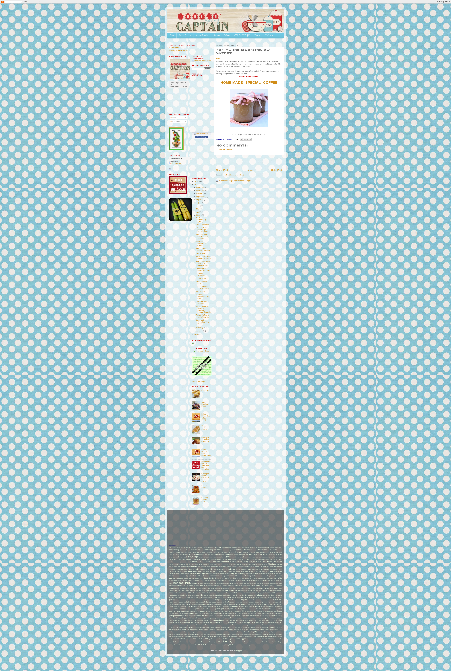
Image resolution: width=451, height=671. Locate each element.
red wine (230, 620)
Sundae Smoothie (202, 225)
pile (275, 611)
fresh (192, 586)
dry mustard (241, 576)
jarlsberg (229, 595)
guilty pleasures (267, 590)
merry (266, 602)
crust (187, 573)
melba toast (239, 602)
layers (204, 597)
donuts (212, 576)
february (224, 580)
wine (181, 645)
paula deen (237, 609)
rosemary (223, 622)
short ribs (261, 625)
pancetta (175, 609)
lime (248, 597)
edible (280, 576)
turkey (195, 639)
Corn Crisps (205, 390)
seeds (218, 625)
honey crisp (278, 593)
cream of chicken (217, 571)
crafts (280, 569)
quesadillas (229, 618)
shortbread (267, 625)
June (198, 206)
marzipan (180, 602)
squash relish (269, 629)
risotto (191, 622)
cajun (269, 557)
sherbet (241, 625)
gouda (266, 588)
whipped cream (238, 642)
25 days (175, 547)
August (199, 200)
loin (276, 597)
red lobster (191, 620)
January (199, 331)
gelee (272, 585)
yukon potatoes (238, 645)
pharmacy (230, 611)
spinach (225, 629)
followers (227, 583)
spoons (239, 629)
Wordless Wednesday (201, 274)
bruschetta (209, 557)
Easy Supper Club (272, 576)
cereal (199, 562)
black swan (172, 554)
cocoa (252, 566)
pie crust (259, 611)
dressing (222, 576)
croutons (279, 571)
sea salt (191, 625)
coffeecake (172, 569)
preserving (265, 615)
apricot (272, 547)
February (200, 328)
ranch (249, 618)
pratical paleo (250, 616)
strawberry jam (238, 632)
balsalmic (255, 550)
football (266, 583)
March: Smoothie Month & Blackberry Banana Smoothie (203, 309)
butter (228, 557)
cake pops (279, 557)
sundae (279, 632)
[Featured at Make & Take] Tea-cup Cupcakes (206, 465)
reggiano (253, 620)
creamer (237, 571)
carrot (243, 559)
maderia (199, 600)
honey (272, 593)
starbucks (172, 632)
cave (176, 562)
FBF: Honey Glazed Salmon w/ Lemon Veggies (203, 263)
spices (221, 629)
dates (273, 573)
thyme (216, 636)
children (185, 564)
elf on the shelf (224, 578)
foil (223, 583)
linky (265, 597)
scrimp (186, 625)
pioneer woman (210, 613)
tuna (191, 639)
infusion (211, 595)
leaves (208, 597)
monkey (210, 604)
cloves (229, 567)
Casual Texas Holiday (270, 559)
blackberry (195, 554)
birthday (253, 552)
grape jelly (186, 590)
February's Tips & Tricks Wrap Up (202, 316)
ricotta (187, 622)
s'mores (243, 622)
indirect (206, 595)
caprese (228, 559)
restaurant (269, 620)
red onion (198, 620)
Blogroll (256, 35)
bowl (247, 554)
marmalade (251, 600)
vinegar (264, 639)
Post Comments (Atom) (235, 175)
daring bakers (234, 573)
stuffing (251, 632)
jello (240, 595)
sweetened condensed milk (214, 634)
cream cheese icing (198, 571)
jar (226, 595)
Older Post (276, 170)
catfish (280, 559)
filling (269, 580)
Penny (197, 611)
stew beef (200, 632)
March (198, 215)
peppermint (209, 611)
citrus (208, 567)
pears (174, 611)
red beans (172, 620)
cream (179, 571)
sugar (256, 632)
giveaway (194, 588)
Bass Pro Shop (191, 552)
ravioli (268, 618)
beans (212, 552)
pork (171, 615)
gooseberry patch (250, 588)
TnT (236, 636)
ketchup (265, 595)
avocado (205, 550)
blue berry (211, 554)
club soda (234, 566)
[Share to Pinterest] (250, 139)
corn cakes (255, 569)
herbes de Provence (226, 593)
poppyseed (278, 613)
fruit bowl (232, 585)
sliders (190, 627)
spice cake (215, 629)
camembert (172, 559)
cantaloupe (214, 559)
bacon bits (225, 550)
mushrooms (245, 604)
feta (241, 580)
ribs (180, 622)
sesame (223, 625)
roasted (199, 622)
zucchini (253, 645)
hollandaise (253, 593)
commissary (179, 569)
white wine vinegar (276, 642)
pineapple (190, 613)
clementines (222, 567)
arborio (276, 547)
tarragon (265, 634)
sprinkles (253, 629)
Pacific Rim (251, 606)
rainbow (239, 618)
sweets (225, 634)
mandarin (211, 600)
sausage (273, 622)
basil (185, 552)
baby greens (212, 550)
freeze (176, 585)
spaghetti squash (202, 629)
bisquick (263, 552)
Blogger (239, 651)
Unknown (175, 47)
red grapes (185, 620)
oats (280, 604)
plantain (234, 613)
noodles (260, 604)
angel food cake (226, 547)
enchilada (233, 578)
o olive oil (276, 604)
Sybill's (234, 634)
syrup (237, 634)
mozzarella (230, 604)
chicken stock (178, 564)
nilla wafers (254, 604)
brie (177, 557)
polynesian (254, 613)
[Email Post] (237, 139)
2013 (196, 181)
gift (281, 585)
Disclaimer (268, 35)
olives (195, 606)
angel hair (234, 547)
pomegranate (261, 613)
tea (270, 634)
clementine (214, 567)
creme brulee (244, 571)
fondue (232, 583)
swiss (229, 634)
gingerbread (185, 588)
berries (245, 552)
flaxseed (202, 583)
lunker (178, 600)
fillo (271, 580)
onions (205, 606)
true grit (187, 639)
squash (262, 629)
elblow (201, 578)
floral (206, 583)
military (276, 602)
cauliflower (172, 562)
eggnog (191, 578)
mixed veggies (186, 604)
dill (198, 576)
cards (239, 559)
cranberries (172, 571)
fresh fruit (196, 585)
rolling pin (206, 622)
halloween (181, 593)
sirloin (180, 627)
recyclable (278, 618)
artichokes (172, 550)
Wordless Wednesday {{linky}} (201, 219)
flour (215, 583)
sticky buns (207, 632)
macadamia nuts (185, 600)
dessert (171, 576)
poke (242, 613)
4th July (183, 547)
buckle (215, 557)
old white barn (182, 606)
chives (220, 564)
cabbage (255, 557)
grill (244, 590)
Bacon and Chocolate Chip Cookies (202, 322)
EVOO (252, 578)
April (198, 212)
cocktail (247, 567)
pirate (216, 613)
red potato (213, 620)
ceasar (186, 562)
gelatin (269, 585)
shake (227, 625)
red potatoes (222, 620)
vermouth (258, 639)
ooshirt (210, 606)
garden (253, 586)
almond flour (210, 547)
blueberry (237, 554)
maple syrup (229, 600)
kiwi (272, 595)
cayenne (181, 562)
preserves (258, 616)
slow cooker (197, 627)
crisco (263, 571)
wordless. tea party (214, 645)
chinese (199, 564)
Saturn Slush (200, 291)
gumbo (274, 590)
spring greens (246, 629)
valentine (218, 639)
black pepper (278, 552)
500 (187, 547)
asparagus (197, 550)
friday (202, 586)
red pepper (205, 620)
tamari (250, 634)
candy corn (200, 559)
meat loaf (226, 602)
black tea (179, 554)
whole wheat (173, 645)
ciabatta (171, 566)
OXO (246, 606)
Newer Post (222, 170)
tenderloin (172, 636)
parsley (218, 609)
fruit (229, 586)
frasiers (171, 586)
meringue (261, 602)
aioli (190, 547)
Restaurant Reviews (221, 35)
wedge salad (215, 642)
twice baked (201, 639)
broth (185, 557)
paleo (257, 606)
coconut (257, 567)
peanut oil (273, 609)
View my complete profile (178, 51)
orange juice (221, 606)
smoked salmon (215, 627)
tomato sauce (265, 636)
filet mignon (263, 580)
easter (254, 576)
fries (221, 585)
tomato (250, 636)
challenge (209, 562)
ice (182, 595)
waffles (180, 642)
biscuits (258, 552)
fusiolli (244, 585)
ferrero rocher (235, 580)
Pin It (218, 58)
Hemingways (212, 593)
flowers (219, 583)
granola (180, 590)
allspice (194, 547)
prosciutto (176, 618)
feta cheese (247, 580)
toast (239, 636)
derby (280, 573)
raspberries (254, 618)
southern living (174, 629)
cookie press (203, 569)
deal (277, 573)
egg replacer (185, 578)
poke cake (247, 613)
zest (245, 645)
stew (195, 632)
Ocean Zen (172, 606)
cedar (190, 562)
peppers (216, 611)
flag (281, 580)
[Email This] (241, 139)
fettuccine (254, 580)
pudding (182, 618)
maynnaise (192, 602)
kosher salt (173, 597)
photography (237, 611)
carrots (248, 559)
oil (176, 606)
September (200, 197)
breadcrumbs (277, 554)
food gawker (253, 583)
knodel (275, 595)
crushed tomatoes (180, 573)
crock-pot (272, 571)
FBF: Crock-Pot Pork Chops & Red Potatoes (202, 229)
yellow (226, 645)
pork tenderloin (186, 615)
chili (189, 564)
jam (223, 595)
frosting (225, 586)
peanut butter (266, 609)
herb (218, 593)
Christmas (272, 564)
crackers (275, 569)
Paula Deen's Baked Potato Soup (206, 452)
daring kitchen (245, 573)
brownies (202, 557)
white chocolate (259, 642)
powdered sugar (240, 616)
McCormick (207, 602)
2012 (196, 185)
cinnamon (193, 566)
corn (249, 569)
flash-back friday (182, 582)
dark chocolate (267, 573)
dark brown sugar (257, 573)
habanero (279, 590)
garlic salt (264, 586)
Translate (177, 163)
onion (200, 606)
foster (280, 583)
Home (171, 35)
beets (231, 552)
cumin (198, 573)
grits (247, 590)
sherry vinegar (253, 625)
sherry (246, 625)
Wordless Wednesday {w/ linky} (202, 296)
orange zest (228, 606)
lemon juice (222, 597)
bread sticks (269, 554)
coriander (244, 569)
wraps (222, 645)
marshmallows (173, 602)
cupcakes (205, 573)
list (269, 597)
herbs (234, 593)
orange (214, 606)
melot (244, 602)
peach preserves (251, 609)
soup (271, 627)
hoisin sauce (240, 593)
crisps (267, 571)
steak (178, 632)
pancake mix (273, 606)
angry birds (241, 547)
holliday (259, 593)
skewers (185, 627)
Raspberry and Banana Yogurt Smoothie (202, 236)
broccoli (180, 557)
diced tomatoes (178, 576)
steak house (184, 632)
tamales (245, 634)
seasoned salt (203, 625)
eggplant (196, 578)
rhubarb (171, 622)
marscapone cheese (266, 600)
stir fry (213, 632)
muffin (236, 604)
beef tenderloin (222, 552)
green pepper (238, 590)
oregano (241, 606)
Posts (174, 117)
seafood (196, 625)
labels (179, 597)
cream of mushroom (229, 571)
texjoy (182, 636)
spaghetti (194, 629)
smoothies (241, 627)
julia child (253, 595)
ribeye (177, 622)
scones (181, 625)
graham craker (173, 590)
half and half (173, 593)
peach (243, 609)
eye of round (269, 578)
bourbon (242, 554)
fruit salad (239, 586)
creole (250, 571)
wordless (203, 644)
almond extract (202, 547)
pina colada (178, 613)
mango (217, 600)
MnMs (196, 604)
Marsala (257, 600)
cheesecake (234, 562)
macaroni (193, 600)
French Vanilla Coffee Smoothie (203, 249)
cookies (210, 569)
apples (266, 547)
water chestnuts (194, 642)
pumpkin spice (208, 618)
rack (234, 618)
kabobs (259, 595)
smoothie (233, 627)
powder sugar (230, 616)
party (222, 609)
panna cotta (182, 609)
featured (219, 580)
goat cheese (224, 588)
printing (280, 615)
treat (175, 639)
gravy (196, 590)
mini (170, 604)
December (200, 187)
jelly (242, 595)
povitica (222, 616)
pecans (184, 611)
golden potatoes (233, 588)
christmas (264, 564)
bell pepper (237, 552)
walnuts (185, 642)
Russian (238, 622)
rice (183, 622)
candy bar (185, 559)
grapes (192, 590)
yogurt (230, 645)
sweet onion (187, 634)
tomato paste (257, 636)
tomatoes (273, 636)
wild (179, 645)
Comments (176, 121)
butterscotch (248, 557)
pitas (226, 613)
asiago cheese (185, 550)
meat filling (219, 602)
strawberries (220, 632)
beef (215, 552)
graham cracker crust (275, 588)
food (248, 583)
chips (215, 564)
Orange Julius (201, 278)
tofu (247, 636)
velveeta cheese (251, 639)
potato (199, 616)
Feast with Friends (206, 580)
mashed (186, 602)
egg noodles (177, 578)
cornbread (262, 569)
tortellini (280, 636)
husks (179, 595)
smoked (208, 627)
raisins (245, 618)
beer (227, 552)
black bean (269, 552)
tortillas (171, 639)
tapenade (255, 634)
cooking (216, 569)
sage (248, 622)
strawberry (229, 632)
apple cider (253, 547)
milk (280, 602)
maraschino (237, 600)
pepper (202, 611)
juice (245, 595)
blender (201, 554)
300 (179, 547)
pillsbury (279, 611)
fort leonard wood (273, 583)
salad (253, 622)
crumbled (172, 573)
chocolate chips (245, 564)
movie (224, 604)
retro (275, 620)
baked (236, 550)
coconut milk (265, 567)
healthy (193, 593)
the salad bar (196, 636)
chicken (262, 562)
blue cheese (219, 554)
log (274, 597)
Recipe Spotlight (202, 35)
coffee (279, 567)
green (207, 590)
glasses (200, 588)
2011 (196, 335)
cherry (246, 562)
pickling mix (250, 611)
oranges (235, 606)
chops (252, 564)
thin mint (203, 636)
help (207, 593)
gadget (248, 585)
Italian (220, 595)
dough (217, 576)
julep (249, 595)
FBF (199, 580)
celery (194, 562)
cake (273, 557)
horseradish (173, 595)
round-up (230, 622)
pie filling (265, 611)
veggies (243, 639)
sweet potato (195, 634)
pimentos (171, 613)
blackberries (186, 554)
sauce (267, 622)
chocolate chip (235, 564)
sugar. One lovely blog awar (268, 632)
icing (202, 595)
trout (183, 639)
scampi (171, 625)
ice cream (186, 595)
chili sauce (194, 564)
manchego (205, 600)
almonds (218, 547)
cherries (240, 562)
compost (185, 569)
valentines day (226, 639)
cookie (197, 569)
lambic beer (190, 597)
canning (207, 559)
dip (204, 576)
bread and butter (259, 554)
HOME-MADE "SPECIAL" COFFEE (249, 82)
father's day (182, 580)
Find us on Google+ (199, 381)
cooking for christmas (227, 569)
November (200, 190)
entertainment (245, 578)
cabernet (261, 557)
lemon (215, 597)
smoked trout (225, 627)
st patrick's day (277, 629)
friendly (217, 585)
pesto (225, 611)
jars (234, 595)
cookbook (191, 569)
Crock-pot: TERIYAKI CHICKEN (205, 439)
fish (274, 580)
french (180, 586)
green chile (221, 590)
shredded (273, 625)
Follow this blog (201, 137)
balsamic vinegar (264, 550)
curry (210, 573)
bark (181, 552)
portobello (194, 615)
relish (263, 620)
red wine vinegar (238, 620)
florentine (210, 583)
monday (205, 604)
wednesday (225, 641)
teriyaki (178, 636)
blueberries (229, 554)
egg (170, 578)
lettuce (243, 597)
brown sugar (193, 557)
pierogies (270, 611)
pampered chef (264, 606)
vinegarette (270, 639)
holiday (246, 593)
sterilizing (191, 632)
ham (186, 593)
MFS (270, 602)
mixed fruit (178, 604)
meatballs (232, 602)
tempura (279, 634)
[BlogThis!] (244, 139)
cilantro (186, 567)
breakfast (172, 557)
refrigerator (248, 620)
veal (238, 639)
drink (235, 576)
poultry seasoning (214, 615)
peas (179, 611)
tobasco (243, 636)
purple (223, 618)
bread (251, 554)
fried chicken (211, 585)
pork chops (177, 616)
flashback (195, 583)
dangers (226, 573)
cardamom (234, 559)
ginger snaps (178, 588)
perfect (221, 611)
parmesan (204, 609)
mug (239, 604)
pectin (189, 611)
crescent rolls (256, 571)
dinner (200, 576)
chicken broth (271, 562)
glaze (212, 588)
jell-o (236, 595)
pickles (244, 611)
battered (198, 552)
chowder (258, 564)
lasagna (196, 597)
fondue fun (243, 583)
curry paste (216, 573)
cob (239, 566)
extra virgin (257, 578)
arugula (178, 550)
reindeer (259, 620)
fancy (275, 578)
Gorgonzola (259, 588)
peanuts (279, 609)
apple (247, 547)
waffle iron (175, 642)
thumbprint (210, 636)
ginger (171, 588)
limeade (252, 597)
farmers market (173, 580)
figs (258, 580)
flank (170, 583)
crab (271, 569)
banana (274, 550)
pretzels (274, 616)
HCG (189, 593)
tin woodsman (223, 636)
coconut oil (273, 567)
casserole (261, 559)
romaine (215, 622)
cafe (265, 557)
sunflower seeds (174, 634)
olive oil (189, 606)
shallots (232, 625)
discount (207, 576)
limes (257, 597)
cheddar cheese (218, 562)
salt (263, 622)
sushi (181, 634)
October (199, 193)
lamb (184, 597)
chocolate (226, 564)
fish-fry (278, 580)
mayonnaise (200, 602)
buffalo (219, 557)
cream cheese (186, 571)
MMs (192, 604)
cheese (226, 562)
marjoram (244, 600)
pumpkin (188, 618)
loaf (271, 597)
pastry (231, 609)
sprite (257, 629)
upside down (212, 639)
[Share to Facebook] (248, 139)
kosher (280, 595)
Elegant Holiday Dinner (211, 578)
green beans (214, 590)
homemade (265, 593)
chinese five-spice (208, 564)
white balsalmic (248, 642)
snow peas (247, 627)
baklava (249, 550)
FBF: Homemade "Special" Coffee (202, 287)
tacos (241, 634)
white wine (267, 642)
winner (185, 645)
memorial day (250, 602)
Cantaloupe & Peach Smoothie (203, 269)
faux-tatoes (189, 580)
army (280, 547)
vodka (276, 639)
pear (170, 611)
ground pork (253, 590)
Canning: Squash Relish (204, 499)
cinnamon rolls (202, 566)
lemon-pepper (231, 597)
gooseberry (241, 588)
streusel (246, 632)
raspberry (262, 618)
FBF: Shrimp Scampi (206, 487)
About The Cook (185, 35)
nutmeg (266, 604)
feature (214, 580)
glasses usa (206, 588)
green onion (229, 590)
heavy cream (201, 593)
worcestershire (193, 645)
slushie (203, 627)
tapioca (260, 634)
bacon (219, 550)
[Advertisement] (249, 161)
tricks (179, 639)
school (176, 625)
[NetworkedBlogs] (201, 134)
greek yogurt (201, 590)
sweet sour (203, 634)
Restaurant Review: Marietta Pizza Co (203, 257)
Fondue (237, 583)
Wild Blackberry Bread (205, 404)
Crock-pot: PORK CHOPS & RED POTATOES (205, 477)
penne (193, 611)
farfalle (280, 578)
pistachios (221, 613)
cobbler (242, 566)
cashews (254, 559)
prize (170, 618)
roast (195, 622)
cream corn (208, 571)
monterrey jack (218, 604)
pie (255, 611)
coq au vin (239, 569)
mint (173, 604)
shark (237, 625)
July (198, 203)
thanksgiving (189, 636)
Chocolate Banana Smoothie (202, 302)
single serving (173, 627)
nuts (271, 604)
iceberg (192, 595)
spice (210, 629)
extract (263, 578)
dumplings (248, 576)
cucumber (193, 573)
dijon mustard (191, 576)
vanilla (234, 639)
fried (205, 586)
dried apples (230, 576)
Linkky (262, 597)
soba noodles (261, 627)
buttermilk (241, 557)
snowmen (254, 627)
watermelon (203, 642)
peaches (259, 609)
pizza (230, 613)
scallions (279, 622)
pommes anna (269, 613)
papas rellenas (191, 609)
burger (224, 557)
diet (184, 576)
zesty (248, 645)
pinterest (197, 613)
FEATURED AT (241, 35)
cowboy (267, 569)
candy (179, 559)
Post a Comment (225, 150)
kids (269, 595)
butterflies (234, 557)
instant (215, 595)
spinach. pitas (233, 629)
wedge (209, 642)
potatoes (205, 615)
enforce (239, 578)
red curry (178, 620)
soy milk (181, 629)
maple (222, 600)
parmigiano (212, 609)
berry (248, 552)
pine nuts (184, 613)
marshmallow (277, 600)
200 (170, 547)
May (198, 209)
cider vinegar (178, 567)
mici (273, 602)
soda (266, 627)
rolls (211, 622)
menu (256, 602)
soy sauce (187, 629)
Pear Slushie (200, 253)
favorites (195, 580)
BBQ (208, 552)
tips (228, 636)
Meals (214, 602)
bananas (176, 552)
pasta (227, 609)
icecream (197, 595)
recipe (273, 618)
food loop (260, 583)
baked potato (242, 550)
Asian (192, 550)
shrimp (279, 625)
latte (200, 597)
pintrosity (202, 613)
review (279, 620)
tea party (274, 634)
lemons (239, 597)
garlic (258, 585)
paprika (197, 609)
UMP (206, 639)
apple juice (261, 547)
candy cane (192, 559)
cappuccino (221, 559)
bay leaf (204, 552)
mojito (200, 604)
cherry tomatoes (254, 562)
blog (206, 554)
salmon (258, 622)
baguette (231, 550)
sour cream (277, 627)
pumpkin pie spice (198, 618)
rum (234, 622)
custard (222, 573)
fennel (229, 580)
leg (211, 597)
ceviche (203, 562)
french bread (186, 585)
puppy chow (216, 618)
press (270, 615)
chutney (279, 564)
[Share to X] (246, 139)
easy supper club (262, 576)
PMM (239, 613)
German (277, 586)
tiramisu (232, 636)
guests (259, 590)
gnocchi (217, 588)
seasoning (212, 625)
